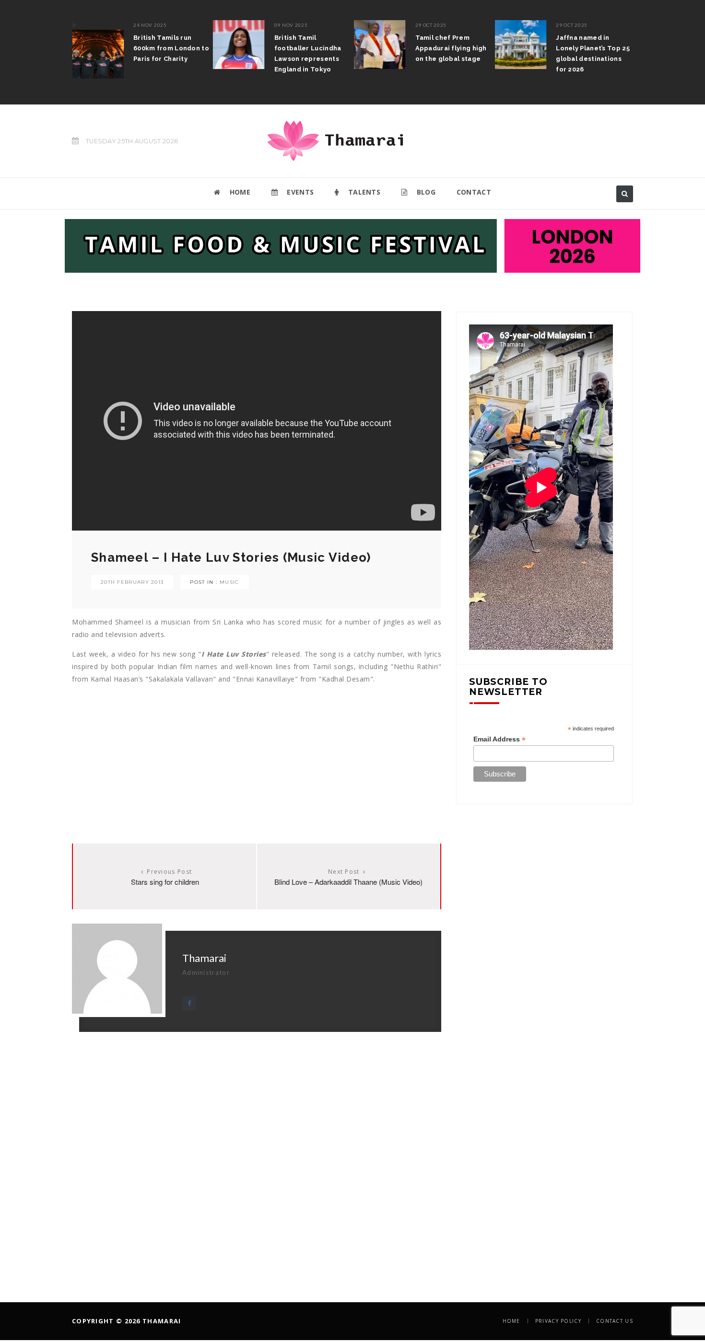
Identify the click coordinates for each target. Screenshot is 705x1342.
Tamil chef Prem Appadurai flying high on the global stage (444, 48)
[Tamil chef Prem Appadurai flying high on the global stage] (373, 44)
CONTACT (474, 192)
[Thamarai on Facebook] (189, 1003)
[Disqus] (256, 1152)
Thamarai (204, 957)
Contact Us (614, 1321)
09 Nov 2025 (284, 25)
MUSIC (229, 582)
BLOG (424, 192)
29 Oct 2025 (424, 25)
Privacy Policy (558, 1321)
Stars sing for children (165, 882)
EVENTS (299, 192)
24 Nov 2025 (143, 25)
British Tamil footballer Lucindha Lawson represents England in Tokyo (300, 53)
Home (511, 1321)
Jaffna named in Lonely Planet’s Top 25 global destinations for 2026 (586, 53)
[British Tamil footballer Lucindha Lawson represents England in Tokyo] (232, 44)
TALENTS (363, 192)
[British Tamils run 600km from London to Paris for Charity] (91, 49)
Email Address (499, 739)
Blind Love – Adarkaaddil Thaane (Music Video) (348, 882)
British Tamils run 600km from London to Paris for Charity (164, 48)
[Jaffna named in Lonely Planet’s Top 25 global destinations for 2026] (514, 44)
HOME (238, 192)
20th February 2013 (132, 582)
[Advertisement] (256, 752)
